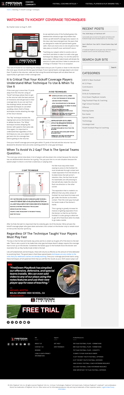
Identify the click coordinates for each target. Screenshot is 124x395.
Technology (87, 121)
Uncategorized (88, 124)
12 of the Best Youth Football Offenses (88, 357)
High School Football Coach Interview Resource (91, 363)
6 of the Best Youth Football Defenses (88, 360)
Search (113, 67)
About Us (38, 343)
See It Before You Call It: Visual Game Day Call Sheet (99, 45)
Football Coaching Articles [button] (65, 4)
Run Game (86, 114)
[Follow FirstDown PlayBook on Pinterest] (28, 322)
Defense (85, 90)
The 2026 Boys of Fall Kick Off (93, 34)
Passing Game (88, 111)
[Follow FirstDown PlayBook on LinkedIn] (20, 322)
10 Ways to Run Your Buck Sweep (85, 353)
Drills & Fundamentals (91, 94)
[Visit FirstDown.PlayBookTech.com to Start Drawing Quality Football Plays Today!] (12, 4)
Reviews (37, 350)
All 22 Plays (87, 83)
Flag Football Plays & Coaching (94, 100)
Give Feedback (59, 347)
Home (9, 10)
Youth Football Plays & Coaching (95, 128)
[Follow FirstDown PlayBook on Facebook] (8, 322)
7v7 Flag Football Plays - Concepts (86, 350)
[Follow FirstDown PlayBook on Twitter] (16, 322)
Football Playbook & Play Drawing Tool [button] (102, 4)
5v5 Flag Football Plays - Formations (87, 343)
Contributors (87, 87)
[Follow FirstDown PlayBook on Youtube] (24, 322)
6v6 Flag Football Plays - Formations (87, 347)
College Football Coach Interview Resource (90, 367)
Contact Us (39, 347)
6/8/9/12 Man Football (91, 80)
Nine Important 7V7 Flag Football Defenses (89, 370)
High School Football (90, 104)
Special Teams (88, 117)
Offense (85, 107)
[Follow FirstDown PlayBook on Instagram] (12, 322)
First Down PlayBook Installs (94, 97)
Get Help (57, 343)
